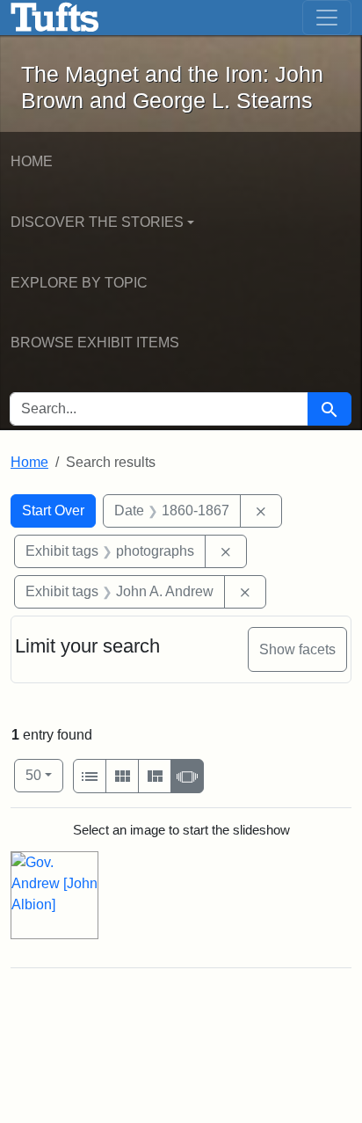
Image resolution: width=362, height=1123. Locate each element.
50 (44, 775)
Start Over (53, 510)
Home (32, 161)
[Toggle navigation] (326, 17)
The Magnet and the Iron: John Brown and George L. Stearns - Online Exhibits (55, 17)
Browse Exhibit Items (95, 342)
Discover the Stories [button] (97, 222)
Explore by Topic (79, 282)
